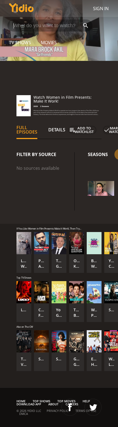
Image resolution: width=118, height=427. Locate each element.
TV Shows (20, 42)
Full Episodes (26, 130)
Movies (49, 42)
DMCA (23, 414)
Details (56, 130)
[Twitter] (93, 407)
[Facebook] (69, 407)
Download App (28, 404)
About (53, 404)
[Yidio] (21, 8)
